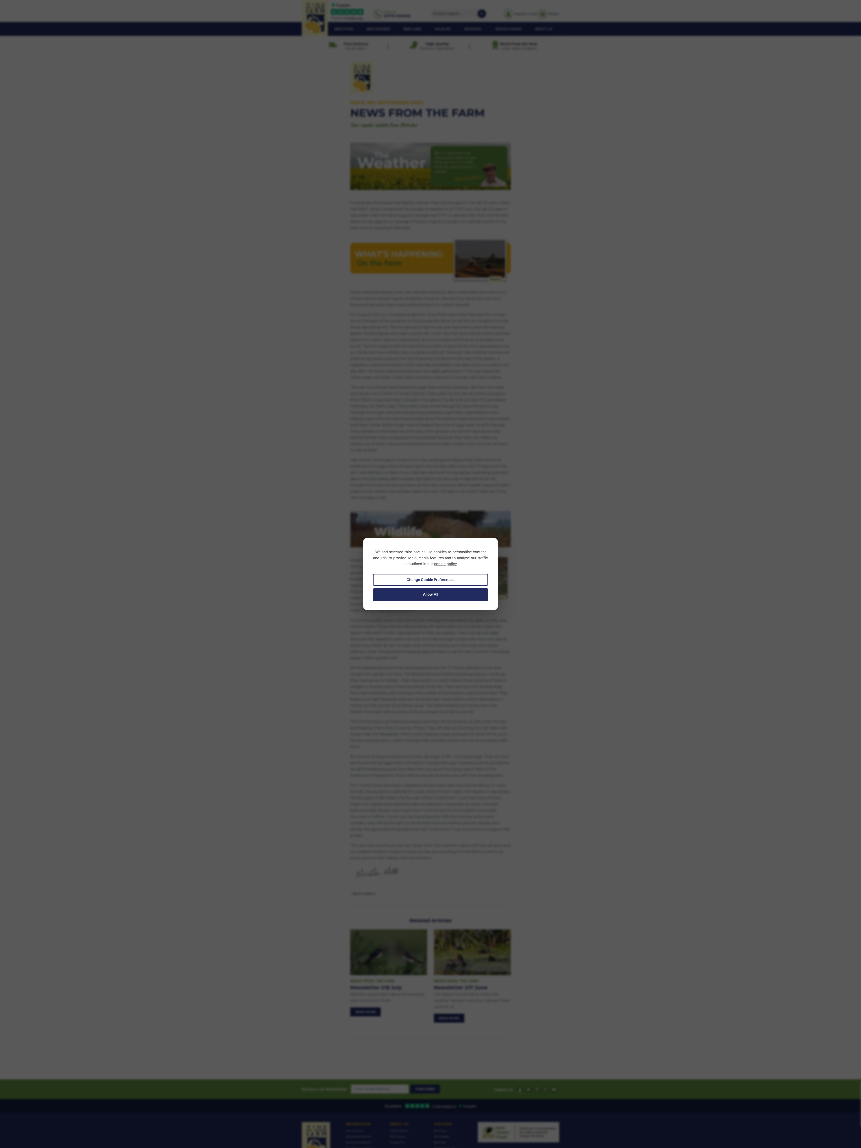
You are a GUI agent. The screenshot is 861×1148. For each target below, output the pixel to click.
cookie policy (445, 563)
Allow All (430, 594)
